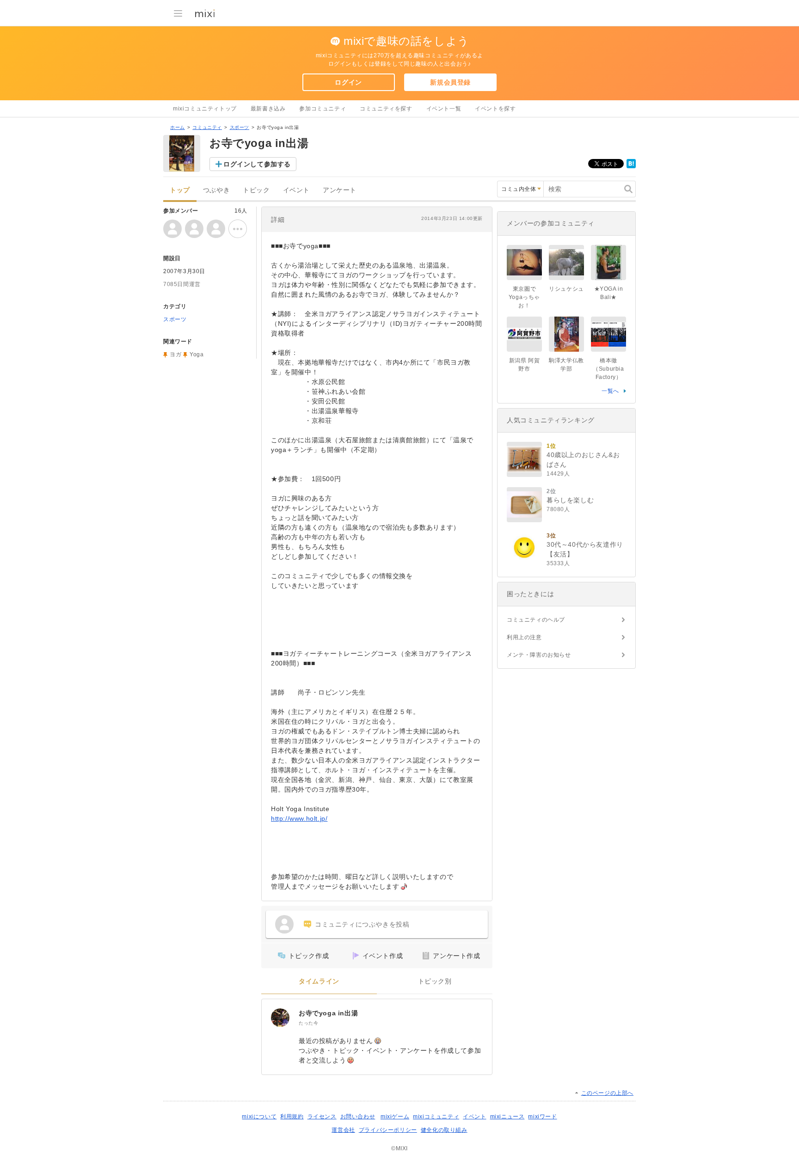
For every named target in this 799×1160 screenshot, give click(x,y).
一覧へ (610, 391)
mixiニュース (507, 1116)
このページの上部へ (607, 1093)
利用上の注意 (524, 637)
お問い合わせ (357, 1116)
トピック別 (435, 981)
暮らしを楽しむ (570, 500)
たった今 (308, 1023)
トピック (256, 190)
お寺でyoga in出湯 (328, 1013)
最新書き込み (268, 108)
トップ (180, 190)
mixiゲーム (395, 1116)
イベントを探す (495, 108)
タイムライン (319, 981)
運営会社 (343, 1130)
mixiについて (259, 1116)
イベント (296, 190)
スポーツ (239, 127)
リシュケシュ (566, 289)
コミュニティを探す (386, 108)
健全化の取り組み (444, 1130)
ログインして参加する (257, 164)
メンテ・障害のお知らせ (539, 655)
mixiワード (542, 1116)
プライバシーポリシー (388, 1130)
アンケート (339, 190)
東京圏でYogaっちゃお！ (524, 297)
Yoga (196, 354)
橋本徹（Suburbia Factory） (608, 368)
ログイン (348, 82)
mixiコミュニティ (436, 1116)
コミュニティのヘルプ (536, 620)
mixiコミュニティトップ (205, 108)
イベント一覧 (443, 108)
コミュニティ (207, 127)
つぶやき (216, 190)
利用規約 (291, 1116)
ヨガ (175, 354)
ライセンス (322, 1116)
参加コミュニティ (322, 108)
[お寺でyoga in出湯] (280, 1017)
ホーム (177, 127)
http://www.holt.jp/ (299, 818)
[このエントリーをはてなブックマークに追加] (631, 166)
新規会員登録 (450, 82)
